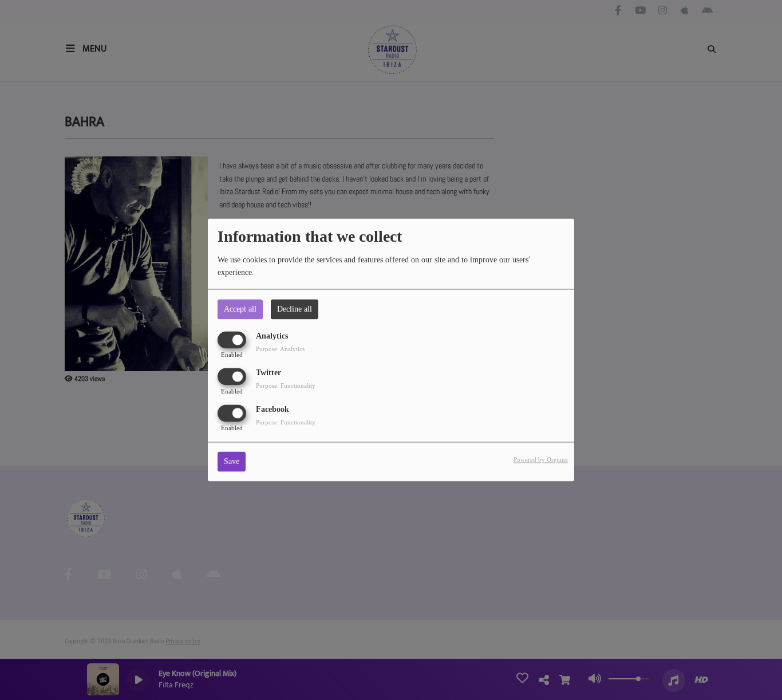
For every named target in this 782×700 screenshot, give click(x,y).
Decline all (294, 309)
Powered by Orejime (541, 460)
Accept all (240, 309)
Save (231, 462)
